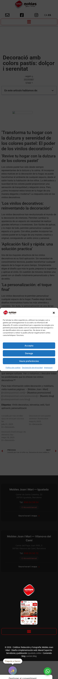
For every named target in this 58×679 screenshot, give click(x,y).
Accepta (29, 345)
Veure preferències (29, 361)
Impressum (48, 367)
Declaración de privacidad (32, 367)
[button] (53, 312)
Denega (29, 353)
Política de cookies (13, 367)
